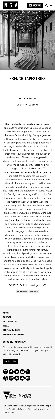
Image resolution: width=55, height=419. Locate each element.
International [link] (34, 291)
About (6, 313)
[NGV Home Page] (10, 5)
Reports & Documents (13, 335)
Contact (7, 317)
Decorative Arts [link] (22, 291)
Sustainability (10, 322)
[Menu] (51, 5)
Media (6, 326)
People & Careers (11, 330)
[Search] (46, 5)
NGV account (14, 354)
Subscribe (10, 361)
